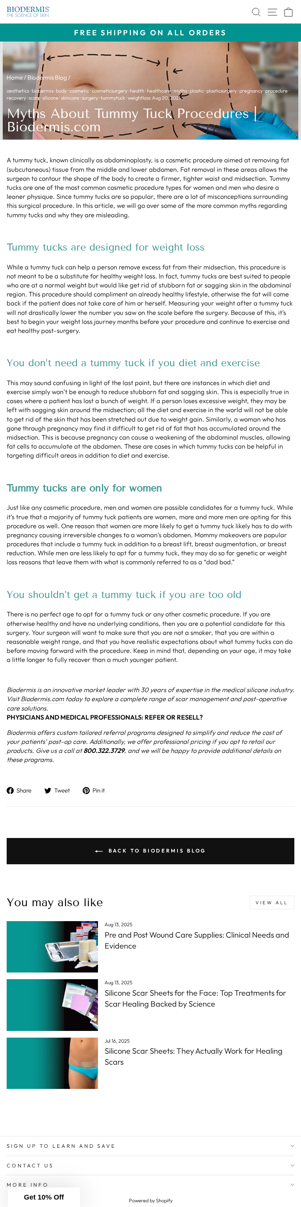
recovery (16, 98)
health (137, 90)
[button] (44, 1197)
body (61, 90)
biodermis (42, 90)
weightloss (139, 98)
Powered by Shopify (150, 1200)
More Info (28, 1185)
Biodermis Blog (47, 77)
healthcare (159, 90)
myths (180, 90)
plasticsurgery (222, 90)
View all (272, 902)
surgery (90, 98)
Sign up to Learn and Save (61, 1146)
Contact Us (30, 1165)
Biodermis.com (42, 698)
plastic (197, 90)
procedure (276, 90)
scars (34, 98)
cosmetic (79, 90)
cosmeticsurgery (109, 90)
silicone (50, 98)
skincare (70, 98)
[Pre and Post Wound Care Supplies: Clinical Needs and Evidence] (52, 947)
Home (15, 77)
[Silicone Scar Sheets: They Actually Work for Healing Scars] (52, 1063)
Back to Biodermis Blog (156, 850)
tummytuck (113, 98)
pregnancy (251, 90)
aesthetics (18, 90)
